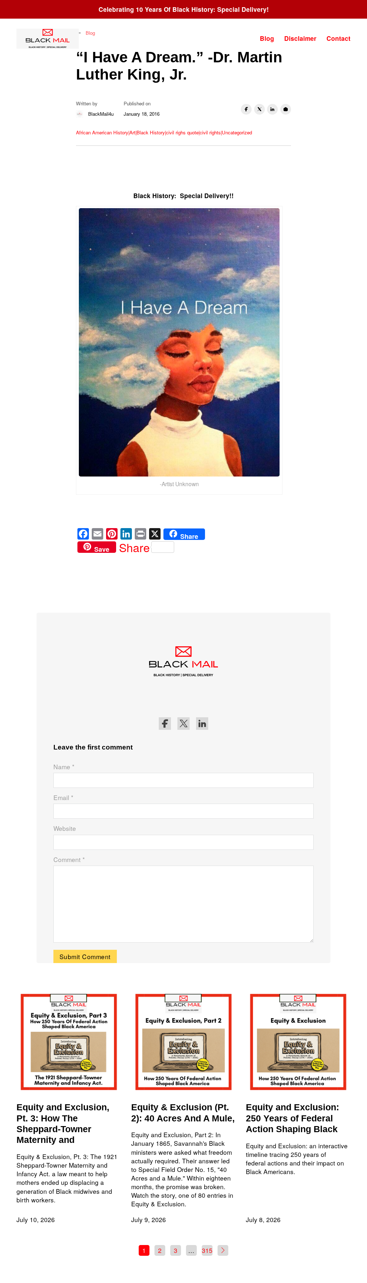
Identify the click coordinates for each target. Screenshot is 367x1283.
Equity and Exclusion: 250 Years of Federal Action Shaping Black (292, 1118)
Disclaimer (300, 38)
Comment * (69, 859)
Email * (63, 797)
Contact (339, 38)
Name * (64, 766)
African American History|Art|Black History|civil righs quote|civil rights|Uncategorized (164, 132)
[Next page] (223, 1250)
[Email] (285, 109)
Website (64, 828)
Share (134, 547)
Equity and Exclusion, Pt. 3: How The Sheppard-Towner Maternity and (62, 1123)
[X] (259, 109)
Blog (267, 38)
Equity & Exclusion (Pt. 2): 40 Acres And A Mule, (183, 1112)
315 (207, 1250)
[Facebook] (246, 109)
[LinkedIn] (272, 109)
